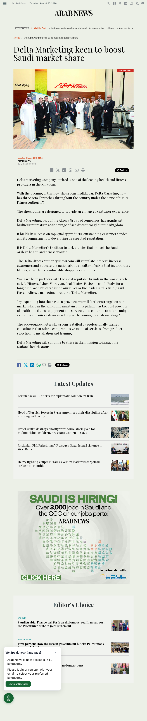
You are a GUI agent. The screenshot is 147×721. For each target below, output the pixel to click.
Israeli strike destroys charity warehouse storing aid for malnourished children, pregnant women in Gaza (78, 28)
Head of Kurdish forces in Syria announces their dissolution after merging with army (63, 414)
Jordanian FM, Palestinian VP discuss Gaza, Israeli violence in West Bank (60, 447)
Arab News (21, 3)
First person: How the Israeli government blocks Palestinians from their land (61, 645)
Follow (123, 170)
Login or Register (18, 683)
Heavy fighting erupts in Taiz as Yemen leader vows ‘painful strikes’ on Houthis (59, 463)
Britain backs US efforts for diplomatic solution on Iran (55, 396)
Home (16, 37)
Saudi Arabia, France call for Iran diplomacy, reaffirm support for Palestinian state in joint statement (61, 624)
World (22, 618)
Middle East (40, 28)
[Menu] (4, 3)
